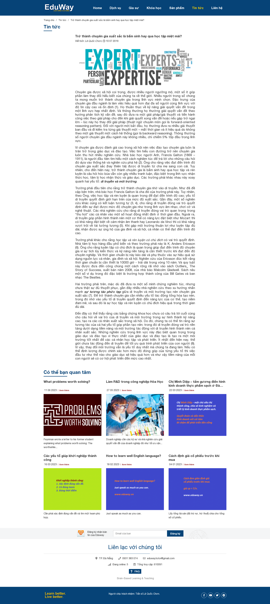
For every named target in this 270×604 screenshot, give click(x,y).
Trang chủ (49, 20)
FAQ (137, 571)
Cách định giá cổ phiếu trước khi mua (194, 457)
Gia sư (134, 8)
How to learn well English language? (133, 456)
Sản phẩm (176, 8)
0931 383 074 (130, 558)
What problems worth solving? (67, 381)
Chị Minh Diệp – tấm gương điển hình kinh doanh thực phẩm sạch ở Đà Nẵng (197, 383)
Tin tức (198, 8)
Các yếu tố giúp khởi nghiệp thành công (70, 457)
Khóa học (154, 8)
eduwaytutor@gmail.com (161, 558)
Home (97, 8)
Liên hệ (216, 8)
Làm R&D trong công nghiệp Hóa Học (134, 381)
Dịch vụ (115, 8)
